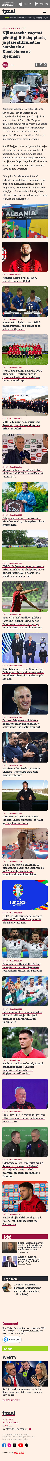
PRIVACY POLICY (11, 1422)
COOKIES (7, 1425)
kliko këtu (34, 1330)
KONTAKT (7, 1419)
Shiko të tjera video (11, 1400)
